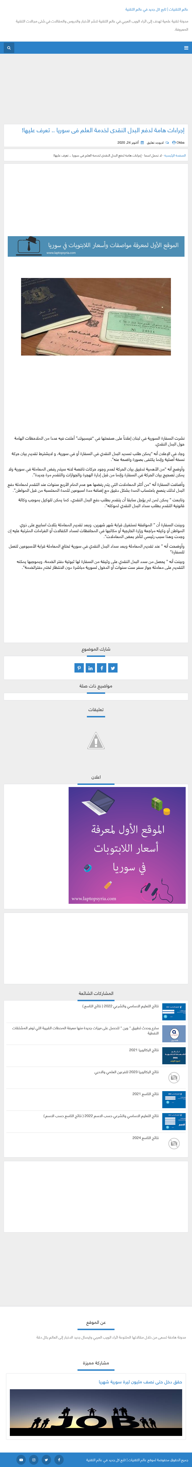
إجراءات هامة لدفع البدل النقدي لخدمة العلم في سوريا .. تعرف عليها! (103, 129)
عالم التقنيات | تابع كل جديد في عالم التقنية (157, 9)
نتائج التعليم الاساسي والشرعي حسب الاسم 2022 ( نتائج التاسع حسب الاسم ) (101, 1115)
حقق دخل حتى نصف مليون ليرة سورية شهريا (140, 1381)
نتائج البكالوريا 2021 (144, 1050)
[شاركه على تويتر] (113, 668)
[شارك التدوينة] (90, 668)
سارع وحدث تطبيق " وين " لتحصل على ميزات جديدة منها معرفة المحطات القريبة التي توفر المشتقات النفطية (85, 1030)
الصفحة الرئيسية (175, 155)
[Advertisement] (96, 91)
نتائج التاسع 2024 (146, 1137)
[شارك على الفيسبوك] (101, 668)
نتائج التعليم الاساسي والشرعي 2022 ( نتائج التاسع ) (120, 1006)
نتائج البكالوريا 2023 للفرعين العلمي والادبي (127, 1071)
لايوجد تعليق (155, 142)
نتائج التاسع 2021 (146, 1093)
